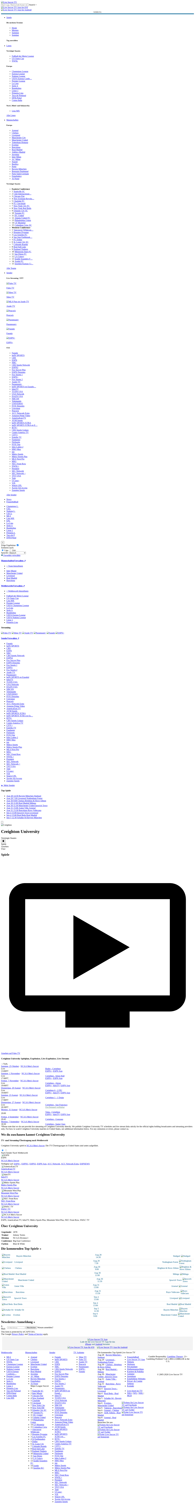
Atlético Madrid (18, 152)
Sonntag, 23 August (9, 1095)
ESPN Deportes (18, 372)
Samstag (15, 33)
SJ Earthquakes (38, 1439)
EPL (8, 521)
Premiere (15, 468)
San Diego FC (20, 254)
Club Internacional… (22, 194)
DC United (19, 215)
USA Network (18, 394)
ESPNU (24, 1164)
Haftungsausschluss (135, 1369)
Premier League (18, 81)
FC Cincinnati (19, 203)
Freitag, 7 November (10, 1081)
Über (3, 849)
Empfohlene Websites (136, 1379)
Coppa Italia (17, 100)
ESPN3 (32, 1164)
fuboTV (15, 389)
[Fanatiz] (51, 633)
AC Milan (16, 159)
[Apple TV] (27, 633)
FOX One (16, 444)
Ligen (8, 46)
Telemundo (16, 401)
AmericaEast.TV (19, 418)
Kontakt (130, 1386)
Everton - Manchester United (106, 1404)
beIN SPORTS (18, 355)
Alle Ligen (11, 115)
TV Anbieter (78, 1352)
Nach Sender (6, 1153)
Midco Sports (17, 454)
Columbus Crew (40, 1427)
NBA (129, 1393)
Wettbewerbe (7, 586)
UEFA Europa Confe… (22, 78)
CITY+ (15, 435)
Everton (15, 145)
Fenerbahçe (17, 176)
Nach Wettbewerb (20, 1153)
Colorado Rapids (21, 244)
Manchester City (19, 138)
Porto (14, 166)
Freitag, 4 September (10, 1117)
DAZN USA (17, 396)
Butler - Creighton (53, 1069)
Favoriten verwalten (11, 555)
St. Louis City (38, 1444)
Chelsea (15, 133)
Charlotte (36, 1400)
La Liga (15, 83)
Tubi (14, 478)
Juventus (15, 154)
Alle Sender (11, 495)
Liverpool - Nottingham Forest (106, 1361)
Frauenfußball (12, 502)
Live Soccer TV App (136, 1359)
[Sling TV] (17, 633)
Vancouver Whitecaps (36, 1430)
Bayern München (19, 169)
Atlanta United (39, 1417)
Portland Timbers (21, 249)
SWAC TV (6, 1209)
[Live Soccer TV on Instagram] (110, 1437)
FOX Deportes (18, 406)
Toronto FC (20, 213)
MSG (14, 461)
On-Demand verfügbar (55, 1107)
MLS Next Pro (18, 459)
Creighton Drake (54, 1097)
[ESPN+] (59, 633)
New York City (38, 1405)
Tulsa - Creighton (52, 1112)
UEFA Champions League (17, 605)
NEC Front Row (19, 464)
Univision (16, 408)
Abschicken (31, 1328)
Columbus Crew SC (23, 225)
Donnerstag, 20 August (11, 1088)
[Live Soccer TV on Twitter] (110, 1432)
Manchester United (20, 140)
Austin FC (19, 261)
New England (38, 1398)
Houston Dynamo (21, 232)
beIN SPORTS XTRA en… (61, 1435)
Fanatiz (15, 353)
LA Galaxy (19, 256)
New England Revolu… (24, 199)
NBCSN (15, 399)
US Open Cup (18, 58)
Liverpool (16, 135)
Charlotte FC (19, 201)
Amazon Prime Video (21, 415)
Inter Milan (16, 157)
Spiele (9, 17)
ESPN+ (15, 377)
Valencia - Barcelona (113, 1408)
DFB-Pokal (17, 98)
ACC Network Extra (20, 413)
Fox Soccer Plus (19, 370)
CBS (14, 358)
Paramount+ (17, 384)
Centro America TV (20, 432)
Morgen (15, 30)
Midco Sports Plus (19, 456)
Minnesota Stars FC (23, 252)
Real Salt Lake (20, 247)
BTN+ (14, 428)
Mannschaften (12, 120)
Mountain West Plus (9, 1193)
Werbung (131, 1364)
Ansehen (5, 846)
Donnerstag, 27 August (11, 1102)
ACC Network (53, 1164)
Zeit (14, 550)
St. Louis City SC (21, 242)
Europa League (18, 74)
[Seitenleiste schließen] (2, 822)
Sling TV (83, 1357)
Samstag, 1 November (10, 1073)
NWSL (15, 61)
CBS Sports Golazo (20, 430)
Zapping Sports (18, 490)
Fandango (16, 440)
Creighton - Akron (53, 1083)
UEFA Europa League (15, 615)
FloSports (16, 442)
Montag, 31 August (9, 1109)
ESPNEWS (85, 1164)
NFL (135, 1393)
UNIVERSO (17, 403)
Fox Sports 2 (17, 379)
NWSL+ (15, 466)
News (8, 499)
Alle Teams (11, 268)
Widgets (130, 1362)
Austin (36, 1465)
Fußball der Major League (23, 56)
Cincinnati (36, 1403)
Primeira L (10, 533)
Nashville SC (19, 191)
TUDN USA (17, 391)
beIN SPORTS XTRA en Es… (19, 716)
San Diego (37, 1456)
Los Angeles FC (20, 235)
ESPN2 (15, 367)
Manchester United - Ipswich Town (107, 1375)
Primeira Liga (17, 93)
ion (13, 452)
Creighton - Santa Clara (55, 1124)
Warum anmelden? (45, 1327)
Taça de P (10, 535)
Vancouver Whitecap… (23, 230)
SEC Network (18, 471)
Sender (9, 273)
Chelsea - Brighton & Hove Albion (110, 1365)
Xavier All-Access (19, 488)
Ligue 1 (15, 91)
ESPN (14, 360)
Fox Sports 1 (17, 375)
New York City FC (22, 206)
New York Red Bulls (22, 208)
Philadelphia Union (23, 220)
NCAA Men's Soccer (30, 1066)
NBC (14, 362)
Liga (6, 550)
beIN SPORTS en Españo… (24, 387)
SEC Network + (19, 473)
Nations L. (10, 511)
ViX (13, 483)
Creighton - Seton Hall (54, 1076)
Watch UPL (17, 485)
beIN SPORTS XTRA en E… (25, 425)
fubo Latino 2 (17, 447)
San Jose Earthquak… (23, 237)
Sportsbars (131, 1376)
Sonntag (15, 35)
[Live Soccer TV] (9, 2)
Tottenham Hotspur (20, 142)
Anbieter (130, 1374)
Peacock (15, 411)
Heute (14, 28)
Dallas (35, 1441)
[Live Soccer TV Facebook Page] (110, 1427)
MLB (129, 1395)
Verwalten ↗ (20, 561)
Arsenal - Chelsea (111, 1410)
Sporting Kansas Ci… (24, 264)
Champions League (20, 71)
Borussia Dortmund (20, 171)
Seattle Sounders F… (24, 259)
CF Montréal (20, 223)
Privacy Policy (18, 1334)
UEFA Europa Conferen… (12, 1372)
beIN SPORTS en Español (17, 677)
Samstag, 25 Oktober (10, 1066)
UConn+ (15, 480)
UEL (8, 509)
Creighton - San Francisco (56, 1105)
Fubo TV (83, 1359)
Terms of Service (35, 1334)
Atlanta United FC (22, 218)
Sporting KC (38, 1468)
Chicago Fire (19, 196)
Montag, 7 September (10, 1122)
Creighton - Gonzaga (54, 1119)
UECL (9, 513)
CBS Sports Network (21, 365)
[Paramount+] (40, 633)
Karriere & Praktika (135, 1371)
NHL (141, 1393)
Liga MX (16, 111)
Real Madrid (17, 150)
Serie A (15, 86)
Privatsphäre (132, 1367)
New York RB (38, 1408)
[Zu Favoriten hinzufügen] (3, 841)
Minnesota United (40, 1453)
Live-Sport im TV (134, 1391)
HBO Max (16, 449)
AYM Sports (17, 420)
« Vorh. (4, 1064)
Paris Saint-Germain (20, 174)
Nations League (18, 76)
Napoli (15, 162)
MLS (8, 516)
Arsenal (15, 130)
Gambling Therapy (175, 1356)
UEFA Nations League (16, 617)
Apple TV (16, 382)
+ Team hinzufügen (14, 566)
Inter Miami (37, 1393)
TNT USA (16, 476)
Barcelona (16, 147)
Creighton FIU (53, 1090)
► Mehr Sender (8, 785)
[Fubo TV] (6, 633)
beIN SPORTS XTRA (21, 423)
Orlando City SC (21, 211)
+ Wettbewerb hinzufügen (17, 591)
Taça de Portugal (19, 95)
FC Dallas (18, 239)
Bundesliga (16, 88)
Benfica (15, 164)
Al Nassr (15, 178)
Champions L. (12, 506)
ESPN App (57, 1071)
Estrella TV (17, 437)
